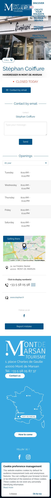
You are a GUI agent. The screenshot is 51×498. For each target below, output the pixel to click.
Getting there (13, 239)
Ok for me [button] (37, 494)
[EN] (31, 7)
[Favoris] (39, 8)
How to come (25, 434)
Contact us (15, 375)
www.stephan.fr (17, 297)
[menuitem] (13, 8)
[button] (25, 7)
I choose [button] (13, 494)
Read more (8, 487)
